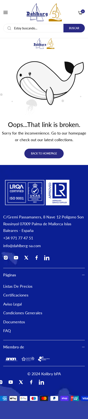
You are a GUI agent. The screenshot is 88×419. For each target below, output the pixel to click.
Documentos (14, 321)
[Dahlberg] (44, 12)
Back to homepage (44, 153)
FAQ (7, 330)
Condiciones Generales (22, 312)
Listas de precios (17, 286)
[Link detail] (7, 259)
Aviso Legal (12, 304)
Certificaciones (15, 295)
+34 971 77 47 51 (18, 238)
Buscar (74, 28)
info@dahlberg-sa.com (22, 245)
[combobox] (44, 28)
